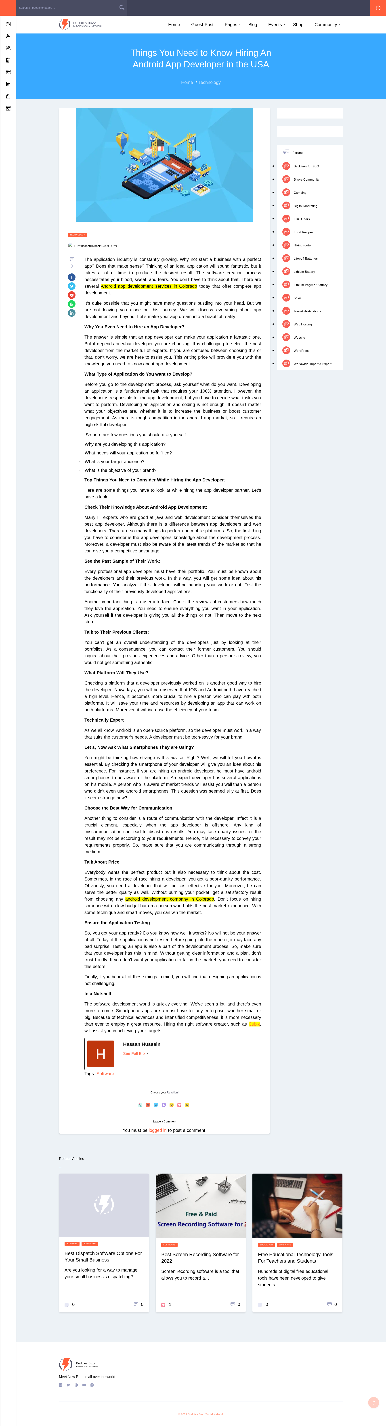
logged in (158, 1130)
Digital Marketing (305, 206)
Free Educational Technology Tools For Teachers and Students (295, 1258)
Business (72, 1244)
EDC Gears (301, 219)
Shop (298, 24)
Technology (77, 235)
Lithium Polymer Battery (310, 285)
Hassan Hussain (91, 246)
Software (105, 1073)
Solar (297, 298)
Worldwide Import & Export (312, 364)
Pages (231, 24)
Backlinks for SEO (306, 166)
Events (275, 24)
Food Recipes (303, 232)
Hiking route (302, 245)
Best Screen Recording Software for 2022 (200, 1258)
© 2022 (182, 1414)
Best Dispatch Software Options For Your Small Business (103, 1257)
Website (299, 337)
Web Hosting (302, 324)
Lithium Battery (304, 271)
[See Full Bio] (147, 1054)
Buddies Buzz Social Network (206, 1414)
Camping (299, 192)
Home (174, 24)
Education (266, 1245)
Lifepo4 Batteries (305, 258)
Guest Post (202, 24)
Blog (252, 24)
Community (326, 24)
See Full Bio (134, 1053)
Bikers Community (306, 179)
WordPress (301, 350)
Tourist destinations (307, 311)
